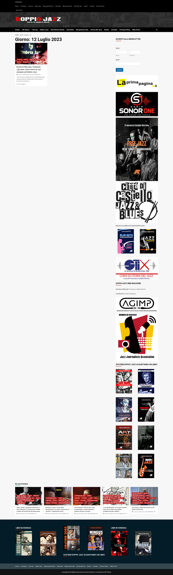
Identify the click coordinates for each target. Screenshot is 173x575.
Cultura (26, 59)
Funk (148, 498)
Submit (119, 70)
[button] (157, 29)
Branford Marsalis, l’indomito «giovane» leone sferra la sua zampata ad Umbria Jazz (28, 69)
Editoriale (32, 59)
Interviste (58, 6)
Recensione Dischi (48, 6)
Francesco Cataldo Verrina (24, 74)
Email (118, 60)
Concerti (19, 59)
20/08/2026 (93, 513)
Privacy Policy (100, 6)
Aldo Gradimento (22, 513)
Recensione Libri (67, 6)
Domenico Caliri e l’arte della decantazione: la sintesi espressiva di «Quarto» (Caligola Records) (57, 509)
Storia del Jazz (78, 6)
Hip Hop (135, 500)
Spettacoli (25, 62)
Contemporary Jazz (51, 498)
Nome (117, 55)
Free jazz (84, 498)
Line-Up (30, 6)
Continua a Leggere (21, 84)
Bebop (19, 495)
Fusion (27, 498)
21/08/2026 (64, 513)
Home (17, 6)
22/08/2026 (31, 513)
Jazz (43, 59)
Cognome (132, 55)
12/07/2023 (35, 74)
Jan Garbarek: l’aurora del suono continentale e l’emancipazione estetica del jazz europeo (84, 509)
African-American (137, 493)
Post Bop (19, 500)
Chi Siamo (23, 6)
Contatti (92, 6)
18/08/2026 (121, 513)
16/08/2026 (150, 511)
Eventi (85, 6)
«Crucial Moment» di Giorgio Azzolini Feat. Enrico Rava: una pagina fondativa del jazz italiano (115, 509)
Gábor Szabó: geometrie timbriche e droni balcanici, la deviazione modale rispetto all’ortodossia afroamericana (28, 509)
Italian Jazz (38, 6)
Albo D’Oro (19, 10)
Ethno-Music (20, 498)
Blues (24, 495)
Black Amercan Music (138, 495)
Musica (19, 62)
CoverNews (99, 572)
